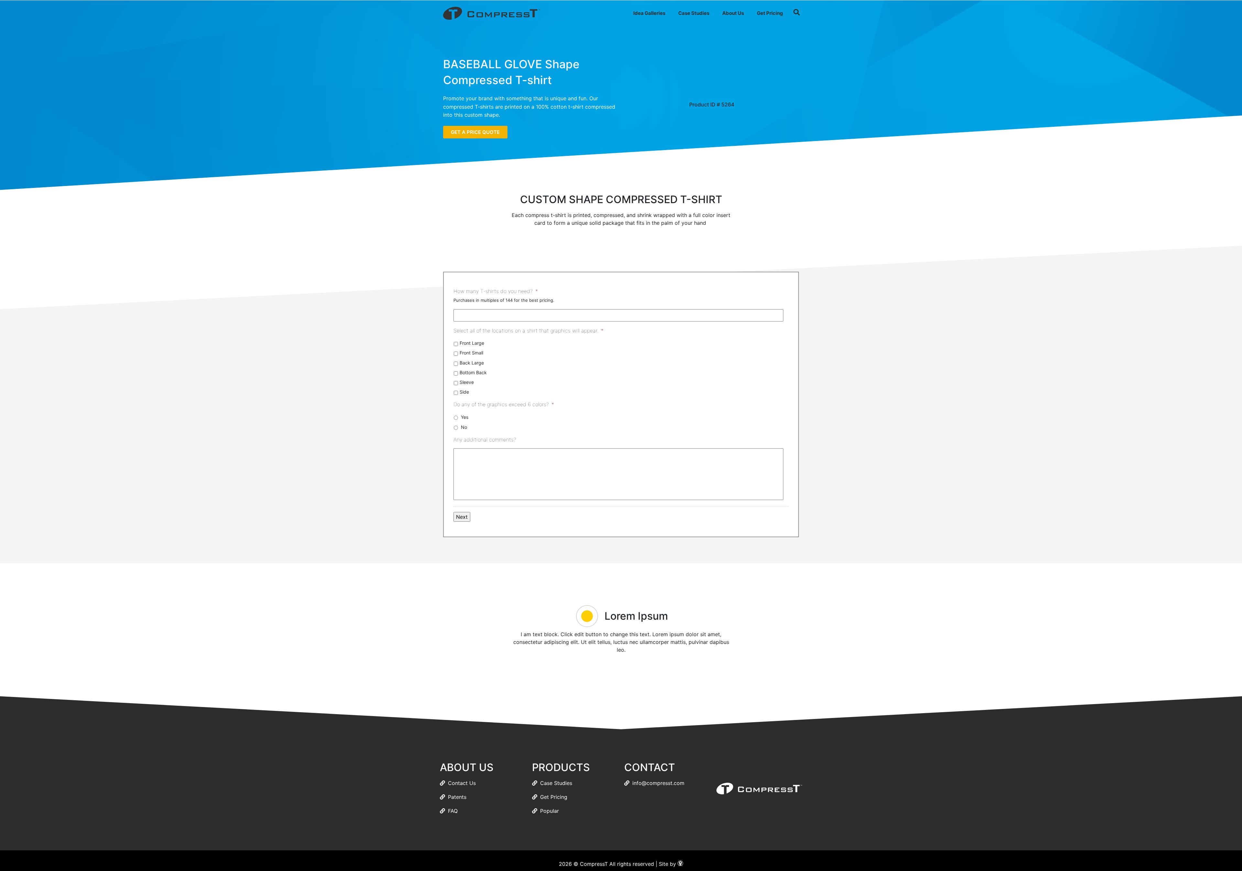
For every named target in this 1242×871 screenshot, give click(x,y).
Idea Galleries (649, 13)
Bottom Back (473, 372)
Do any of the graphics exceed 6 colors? (503, 404)
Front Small (471, 352)
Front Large (472, 343)
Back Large (472, 362)
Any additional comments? (484, 439)
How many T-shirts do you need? (495, 291)
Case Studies (693, 13)
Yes (464, 417)
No (464, 427)
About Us (733, 13)
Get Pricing (770, 13)
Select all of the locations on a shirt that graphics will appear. (528, 330)
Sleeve (467, 382)
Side (464, 392)
